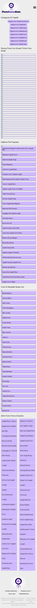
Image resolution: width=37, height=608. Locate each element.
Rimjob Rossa (25, 465)
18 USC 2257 (11, 594)
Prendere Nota (24, 594)
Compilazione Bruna (9, 436)
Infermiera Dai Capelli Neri (7, 536)
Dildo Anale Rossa (26, 515)
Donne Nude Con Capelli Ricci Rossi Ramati (26, 553)
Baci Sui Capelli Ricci (27, 431)
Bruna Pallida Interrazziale (24, 507)
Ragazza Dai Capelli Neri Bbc (9, 428)
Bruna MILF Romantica (24, 448)
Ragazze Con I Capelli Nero (18, 24)
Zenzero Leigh (7, 519)
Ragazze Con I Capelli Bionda (18, 31)
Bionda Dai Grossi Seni (26, 566)
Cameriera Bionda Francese (8, 472)
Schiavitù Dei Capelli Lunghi (9, 526)
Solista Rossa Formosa (25, 492)
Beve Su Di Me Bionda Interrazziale (9, 443)
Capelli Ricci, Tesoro (9, 421)
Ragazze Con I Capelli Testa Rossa (18, 21)
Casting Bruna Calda (27, 470)
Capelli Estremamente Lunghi (7, 494)
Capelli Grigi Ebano (26, 436)
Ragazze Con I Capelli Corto (18, 34)
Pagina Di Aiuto (26, 591)
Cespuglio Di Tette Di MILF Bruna (9, 453)
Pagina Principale (11, 591)
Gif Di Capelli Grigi (26, 520)
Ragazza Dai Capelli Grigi (9, 556)
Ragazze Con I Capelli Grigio (18, 28)
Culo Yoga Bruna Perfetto (26, 458)
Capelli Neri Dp (25, 500)
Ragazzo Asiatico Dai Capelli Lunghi (26, 423)
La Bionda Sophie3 (8, 504)
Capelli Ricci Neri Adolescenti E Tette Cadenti (27, 529)
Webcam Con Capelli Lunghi (27, 541)
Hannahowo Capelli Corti (8, 511)
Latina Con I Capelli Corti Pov (9, 546)
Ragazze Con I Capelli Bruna (18, 41)
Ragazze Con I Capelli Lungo (18, 44)
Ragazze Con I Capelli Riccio (19, 37)
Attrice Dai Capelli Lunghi (8, 482)
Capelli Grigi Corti (26, 441)
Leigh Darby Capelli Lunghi (8, 463)
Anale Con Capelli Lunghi (26, 482)
